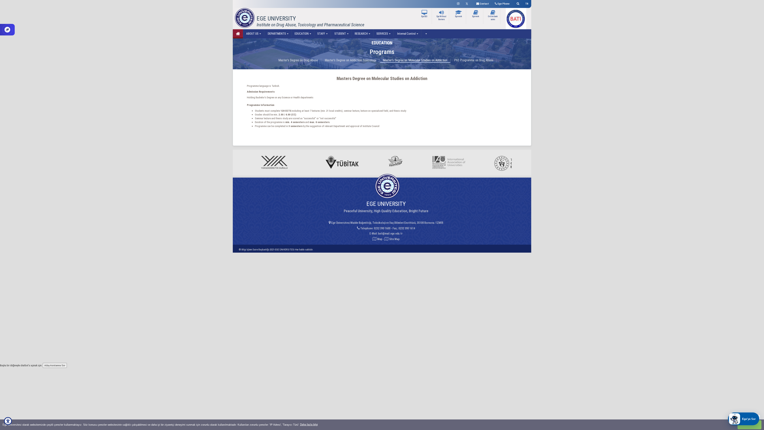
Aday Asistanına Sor (54, 365)
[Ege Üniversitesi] (517, 3)
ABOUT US (252, 33)
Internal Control (406, 33)
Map (380, 239)
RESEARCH (361, 33)
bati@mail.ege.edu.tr (390, 233)
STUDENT (340, 33)
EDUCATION (302, 33)
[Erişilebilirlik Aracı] (8, 421)
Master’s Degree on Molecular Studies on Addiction (415, 60)
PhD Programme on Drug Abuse (473, 60)
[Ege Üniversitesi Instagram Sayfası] (458, 3)
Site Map (394, 239)
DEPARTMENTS (276, 33)
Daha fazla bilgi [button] (309, 424)
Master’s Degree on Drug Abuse (298, 60)
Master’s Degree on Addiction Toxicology (350, 60)
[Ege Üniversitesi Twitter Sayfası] (467, 3)
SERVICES (382, 33)
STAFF (321, 33)
